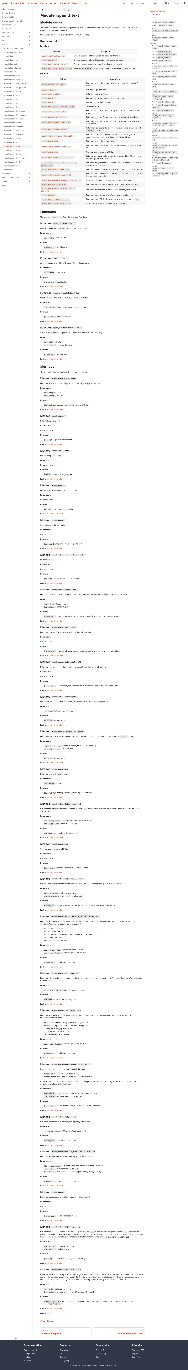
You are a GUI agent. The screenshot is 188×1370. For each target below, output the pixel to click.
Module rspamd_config (13, 79)
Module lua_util (9, 72)
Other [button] (4, 181)
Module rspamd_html (12, 91)
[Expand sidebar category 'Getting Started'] (29, 13)
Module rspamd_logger (13, 103)
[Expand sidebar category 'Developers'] (29, 173)
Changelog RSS (138, 1350)
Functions (153, 17)
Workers (5, 36)
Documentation (18, 3)
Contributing (101, 1353)
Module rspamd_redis (12, 123)
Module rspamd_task (12, 138)
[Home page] (42, 9)
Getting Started (8, 13)
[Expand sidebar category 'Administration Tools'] (29, 177)
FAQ (61, 1353)
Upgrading (32, 3)
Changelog (76, 3)
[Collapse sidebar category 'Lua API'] (29, 44)
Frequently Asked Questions (13, 21)
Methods (153, 43)
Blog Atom (136, 1357)
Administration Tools (10, 177)
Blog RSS (135, 1353)
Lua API (5, 44)
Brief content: (156, 14)
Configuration (8, 32)
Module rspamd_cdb (11, 76)
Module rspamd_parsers (13, 119)
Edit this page (48, 1321)
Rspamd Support (9, 25)
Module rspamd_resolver (13, 130)
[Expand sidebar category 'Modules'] (29, 40)
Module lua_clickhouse (12, 52)
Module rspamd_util (11, 166)
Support (63, 1357)
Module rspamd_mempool (14, 111)
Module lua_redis (10, 64)
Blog (85, 3)
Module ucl (8, 170)
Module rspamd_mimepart (14, 115)
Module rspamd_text (12, 146)
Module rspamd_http (12, 95)
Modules (53, 3)
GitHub (177, 3)
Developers (7, 173)
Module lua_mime (10, 60)
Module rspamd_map (12, 107)
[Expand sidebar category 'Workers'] (29, 36)
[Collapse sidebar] (16, 1338)
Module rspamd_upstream (14, 158)
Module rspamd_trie (11, 150)
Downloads (65, 3)
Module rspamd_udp (12, 154)
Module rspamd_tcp (11, 142)
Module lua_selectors (12, 68)
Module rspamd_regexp (13, 126)
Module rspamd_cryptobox (14, 83)
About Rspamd (8, 9)
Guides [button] (42, 3)
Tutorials (27, 1360)
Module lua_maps (10, 56)
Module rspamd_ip (11, 99)
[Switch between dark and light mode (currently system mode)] (184, 3)
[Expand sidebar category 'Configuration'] (29, 32)
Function (163, 21)
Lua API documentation (13, 48)
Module (157, 11)
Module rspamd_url (11, 162)
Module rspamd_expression (14, 87)
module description (55, 252)
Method (164, 47)
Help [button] (124, 3)
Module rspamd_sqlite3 (13, 134)
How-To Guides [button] (8, 17)
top (48, 1313)
